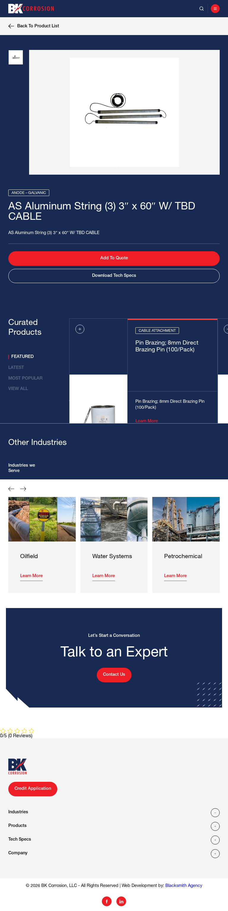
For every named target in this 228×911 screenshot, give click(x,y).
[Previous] (118, 167)
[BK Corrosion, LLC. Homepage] (33, 8)
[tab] (35, 356)
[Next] (130, 167)
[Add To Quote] (79, 329)
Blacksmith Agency (183, 886)
